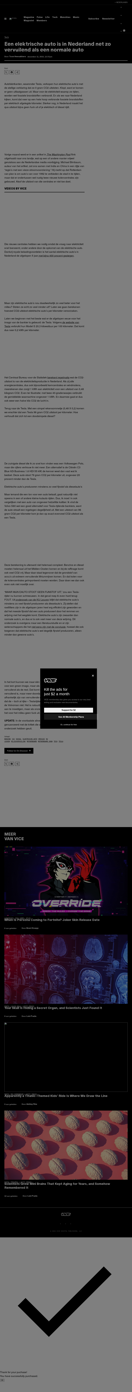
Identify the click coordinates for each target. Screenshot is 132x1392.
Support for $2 (69, 710)
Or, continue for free (68, 725)
